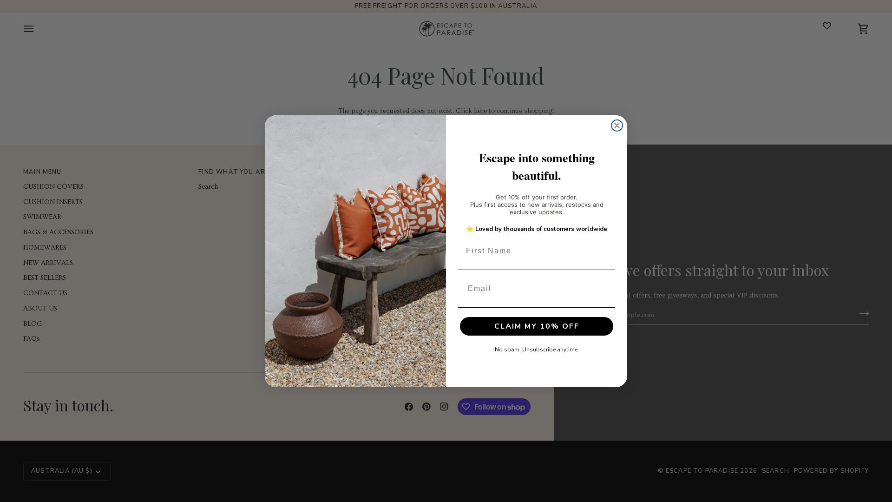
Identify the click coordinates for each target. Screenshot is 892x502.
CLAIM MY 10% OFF (536, 326)
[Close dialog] (617, 125)
